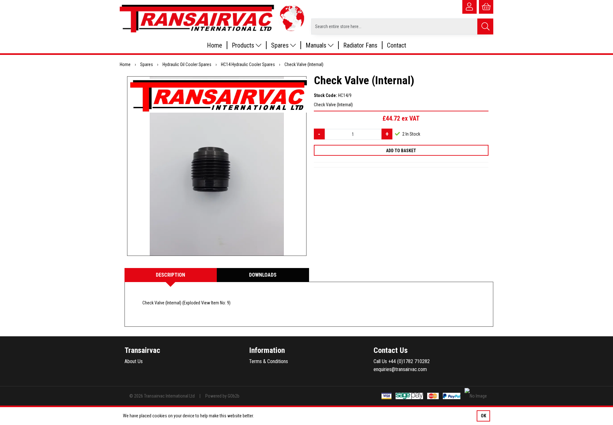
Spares (280, 45)
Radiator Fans (360, 45)
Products (244, 45)
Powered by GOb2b (222, 396)
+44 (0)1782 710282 (409, 361)
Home (214, 45)
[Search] (485, 26)
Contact (396, 45)
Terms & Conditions (268, 361)
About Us (134, 361)
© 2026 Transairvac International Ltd (162, 396)
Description (170, 275)
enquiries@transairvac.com (400, 369)
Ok (483, 415)
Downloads (262, 275)
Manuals (317, 45)
